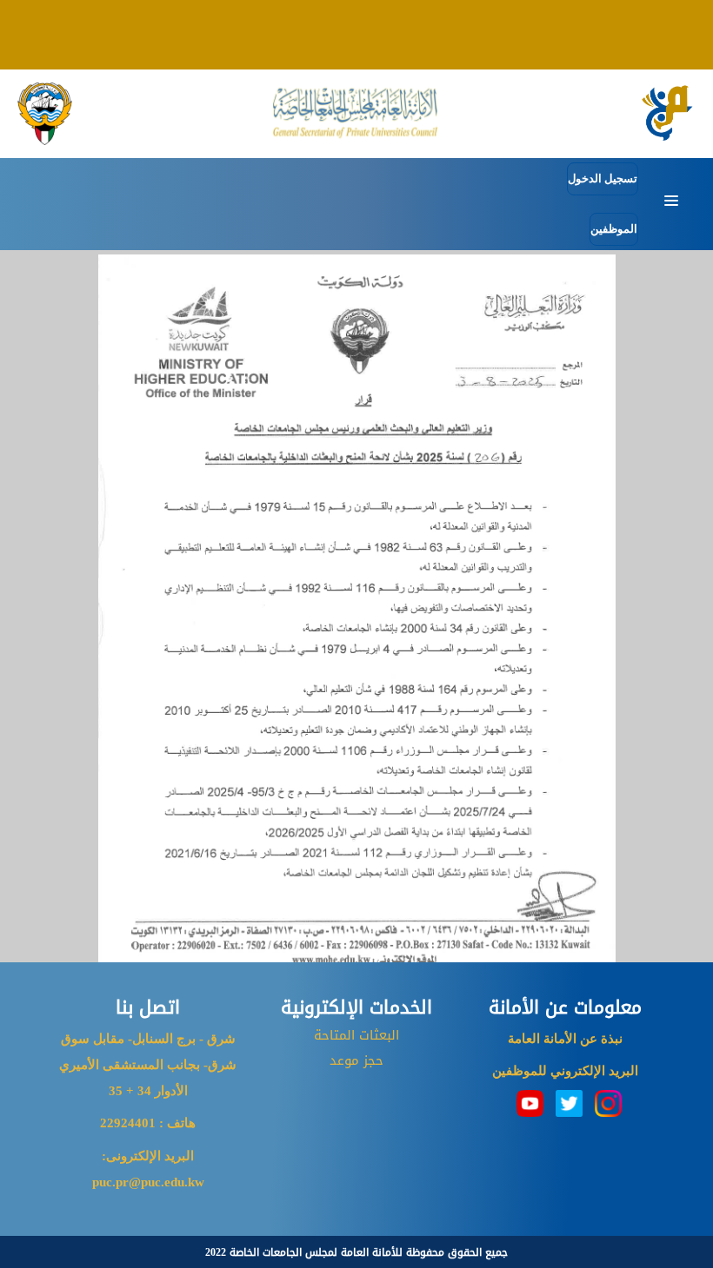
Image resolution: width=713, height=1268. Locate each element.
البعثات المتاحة (356, 1035)
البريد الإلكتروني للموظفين (565, 1071)
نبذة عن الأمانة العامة (565, 1039)
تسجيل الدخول (602, 179)
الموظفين (613, 229)
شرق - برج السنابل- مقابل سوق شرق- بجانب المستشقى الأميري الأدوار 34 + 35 (148, 1065)
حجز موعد (356, 1060)
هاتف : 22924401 (148, 1123)
